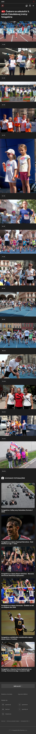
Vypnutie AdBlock (23, 694)
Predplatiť (28, 1)
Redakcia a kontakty (6, 694)
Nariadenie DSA (24, 721)
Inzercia (3, 721)
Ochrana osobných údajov (13, 721)
